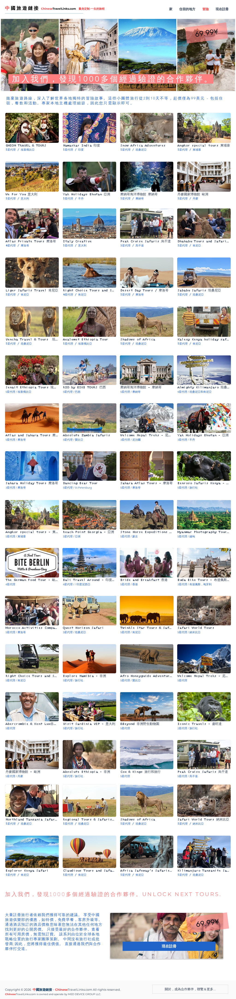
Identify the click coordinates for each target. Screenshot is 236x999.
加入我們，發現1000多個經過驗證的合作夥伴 (70, 894)
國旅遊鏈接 (44, 990)
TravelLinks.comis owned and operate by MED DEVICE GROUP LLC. (59, 994)
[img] (32, 570)
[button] (206, 33)
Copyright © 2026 (18, 989)
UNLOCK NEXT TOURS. (182, 894)
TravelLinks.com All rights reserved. (94, 989)
